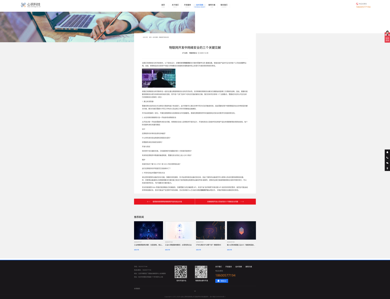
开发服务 (187, 6)
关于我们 (175, 6)
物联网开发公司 (206, 190)
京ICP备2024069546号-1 (218, 297)
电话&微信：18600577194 (142, 270)
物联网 (186, 63)
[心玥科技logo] (28, 5)
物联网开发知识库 (164, 37)
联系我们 (224, 6)
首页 (163, 6)
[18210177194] (387, 157)
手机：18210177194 (140, 266)
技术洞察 (199, 6)
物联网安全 (193, 53)
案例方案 (211, 6)
